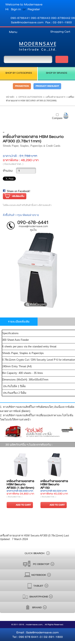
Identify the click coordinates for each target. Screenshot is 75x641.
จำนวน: (8, 170)
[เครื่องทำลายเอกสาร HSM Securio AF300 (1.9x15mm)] (21, 465)
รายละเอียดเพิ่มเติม (19, 321)
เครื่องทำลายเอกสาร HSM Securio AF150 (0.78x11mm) (54, 486)
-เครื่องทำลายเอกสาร (55, 97)
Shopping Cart (60, 31)
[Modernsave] (37, 47)
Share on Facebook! (18, 191)
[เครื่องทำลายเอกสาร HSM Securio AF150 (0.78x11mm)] (54, 465)
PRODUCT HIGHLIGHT (47, 86)
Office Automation (30, 97)
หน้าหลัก (10, 97)
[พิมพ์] (66, 115)
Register (34, 9)
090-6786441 (21, 18)
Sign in (16, 9)
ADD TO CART (23, 505)
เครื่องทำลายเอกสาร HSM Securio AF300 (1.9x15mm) (20, 484)
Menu (13, 32)
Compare (57, 118)
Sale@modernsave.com (27, 22)
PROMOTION (22, 86)
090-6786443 (41, 18)
